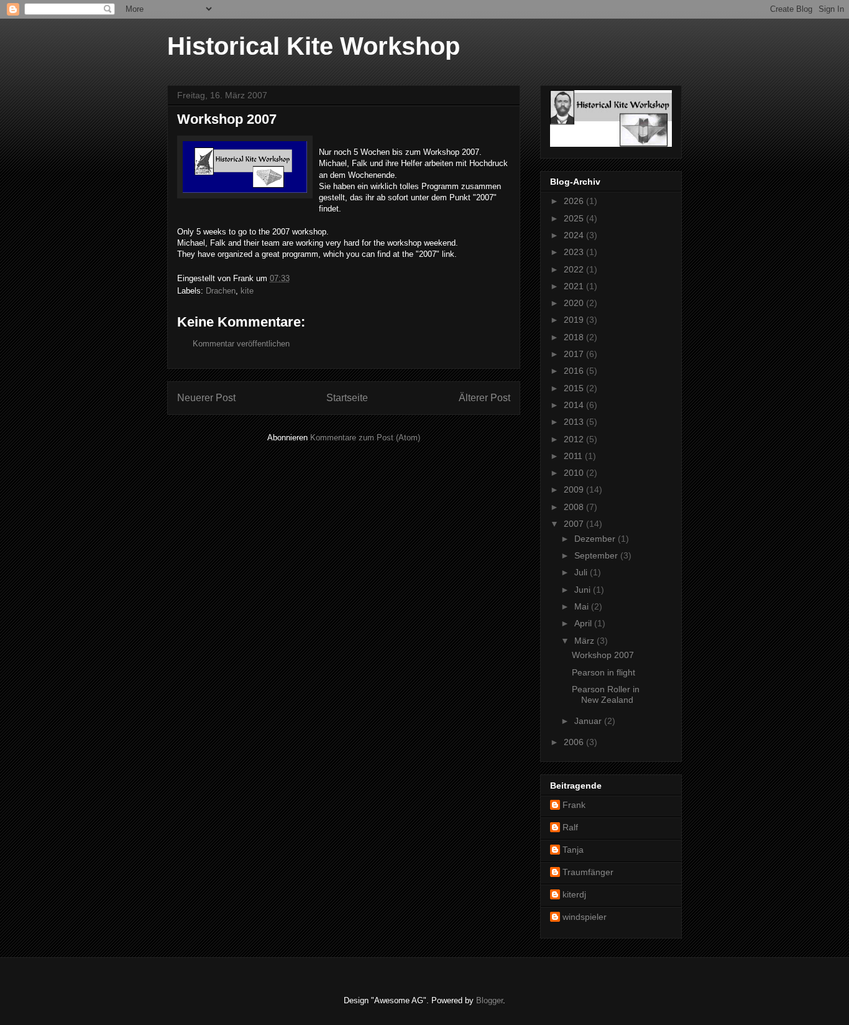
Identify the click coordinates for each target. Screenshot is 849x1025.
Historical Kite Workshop (313, 46)
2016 (575, 371)
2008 (575, 507)
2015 (575, 388)
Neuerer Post (206, 397)
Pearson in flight (603, 672)
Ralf (570, 827)
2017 (575, 354)
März (585, 641)
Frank (573, 805)
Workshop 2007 (603, 655)
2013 (575, 422)
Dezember (596, 539)
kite (247, 290)
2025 (575, 218)
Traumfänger (587, 872)
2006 (575, 742)
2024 (575, 235)
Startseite (347, 397)
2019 (575, 320)
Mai (582, 606)
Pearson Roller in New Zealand (606, 694)
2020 (575, 303)
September (597, 555)
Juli (582, 572)
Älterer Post (484, 397)
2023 (575, 252)
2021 (575, 286)
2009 (575, 489)
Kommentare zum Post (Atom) (365, 437)
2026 (575, 201)
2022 (575, 269)
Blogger (489, 1000)
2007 (575, 524)
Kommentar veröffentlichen (241, 343)
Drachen (221, 290)
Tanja (573, 850)
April (584, 623)
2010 (575, 473)
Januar (589, 721)
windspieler (584, 917)
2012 (575, 439)
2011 (574, 456)
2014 (575, 405)
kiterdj (574, 894)
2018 (575, 337)
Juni (583, 590)
